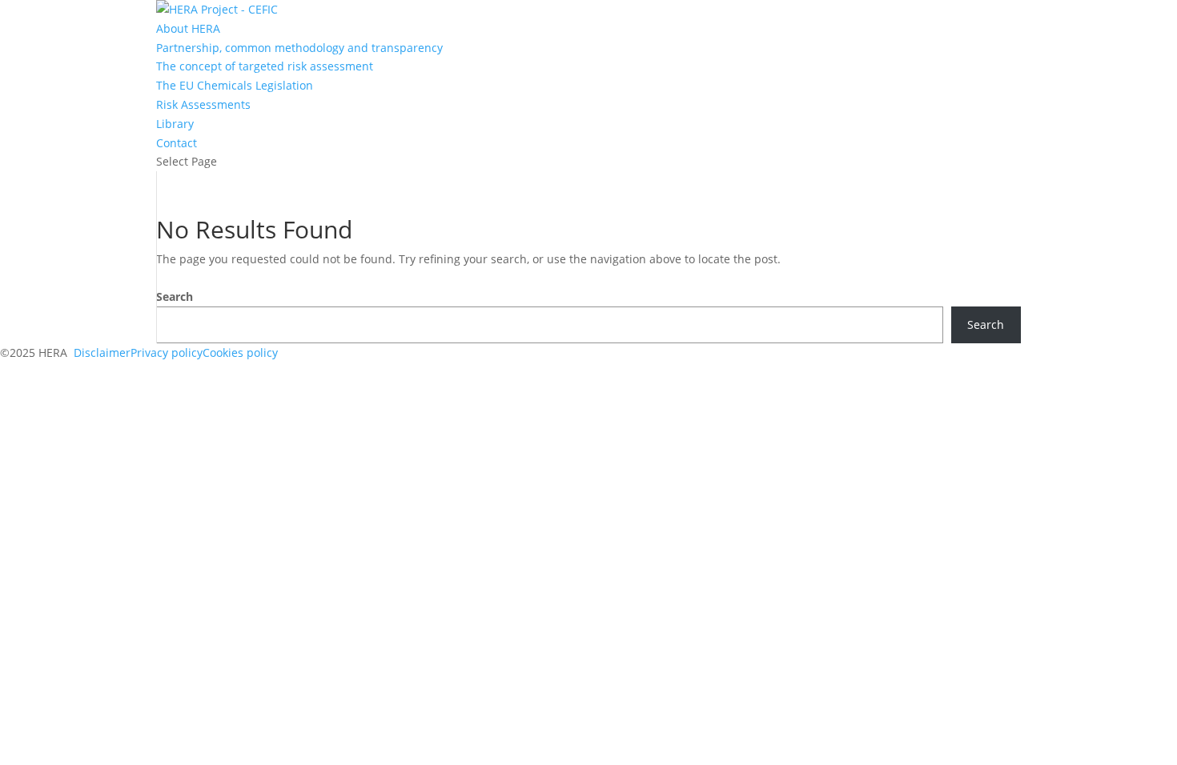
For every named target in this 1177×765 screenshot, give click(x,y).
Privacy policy (167, 352)
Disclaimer (102, 352)
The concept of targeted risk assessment (264, 66)
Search (174, 296)
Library (175, 123)
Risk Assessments (203, 104)
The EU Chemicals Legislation (234, 85)
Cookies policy (240, 352)
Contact (176, 142)
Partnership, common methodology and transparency (299, 47)
